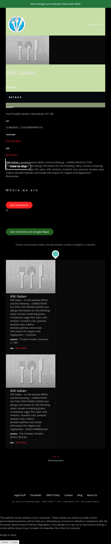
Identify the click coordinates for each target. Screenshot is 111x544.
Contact (68, 495)
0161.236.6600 (13, 141)
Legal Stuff (20, 495)
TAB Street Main (90, 502)
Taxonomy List (94, 24)
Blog (79, 495)
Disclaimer (35, 495)
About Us (92, 495)
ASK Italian (11, 154)
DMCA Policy (53, 495)
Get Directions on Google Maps (29, 231)
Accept (14, 542)
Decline (5, 542)
